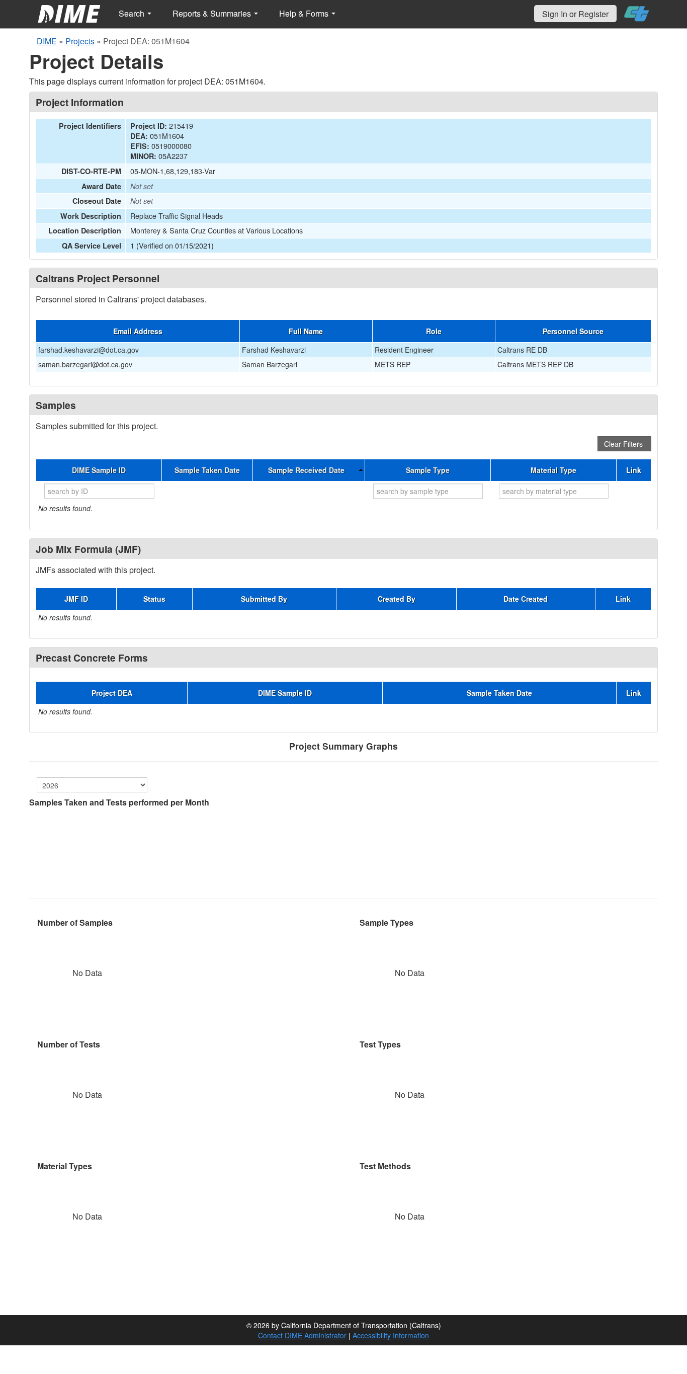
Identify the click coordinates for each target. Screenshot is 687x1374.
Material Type (553, 469)
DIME (47, 41)
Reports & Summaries (213, 13)
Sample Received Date (306, 469)
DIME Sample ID (99, 469)
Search (132, 13)
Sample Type (428, 469)
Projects (80, 41)
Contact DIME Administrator (302, 1335)
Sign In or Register (575, 14)
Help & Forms (304, 13)
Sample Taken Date (207, 469)
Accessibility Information (391, 1335)
